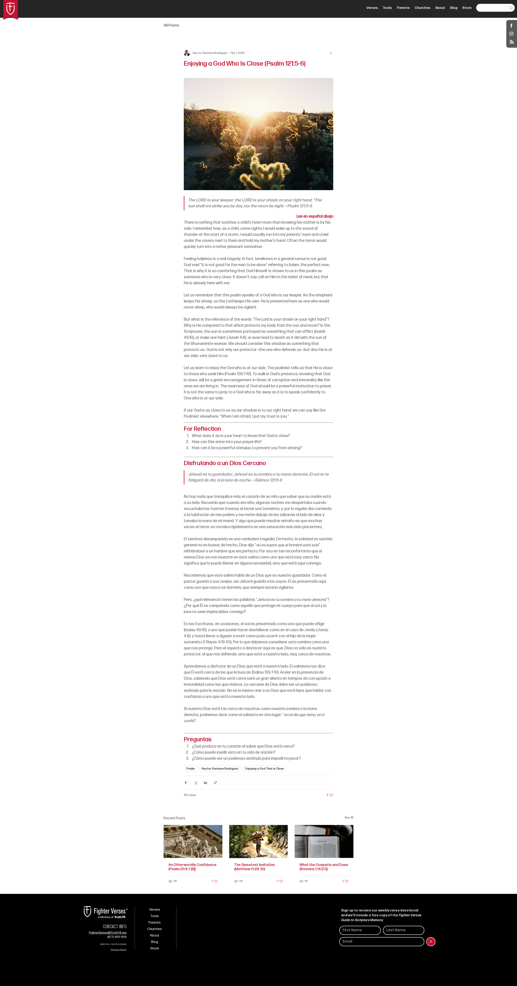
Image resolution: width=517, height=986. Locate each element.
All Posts (171, 25)
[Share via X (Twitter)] (196, 783)
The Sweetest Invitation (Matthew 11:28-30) (254, 867)
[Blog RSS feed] (512, 42)
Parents (154, 923)
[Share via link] (215, 783)
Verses (154, 910)
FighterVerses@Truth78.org (107, 933)
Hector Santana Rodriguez (220, 768)
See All (349, 817)
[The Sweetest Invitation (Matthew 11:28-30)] (258, 841)
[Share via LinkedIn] (205, 783)
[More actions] (330, 53)
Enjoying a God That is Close (264, 768)
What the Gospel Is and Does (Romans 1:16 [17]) (323, 867)
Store (154, 948)
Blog (154, 942)
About (154, 935)
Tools (154, 916)
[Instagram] (511, 33)
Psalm (190, 768)
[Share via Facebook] (186, 783)
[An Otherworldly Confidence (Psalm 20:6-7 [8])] (193, 841)
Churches (154, 929)
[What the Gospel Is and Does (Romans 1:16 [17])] (324, 841)
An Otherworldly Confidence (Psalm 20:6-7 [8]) (192, 867)
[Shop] (511, 25)
